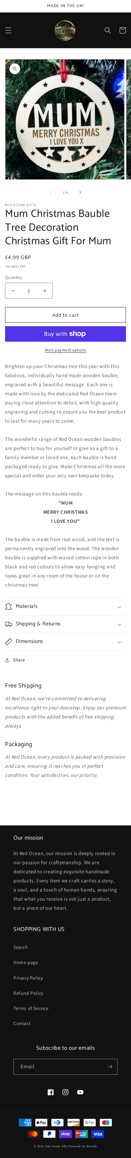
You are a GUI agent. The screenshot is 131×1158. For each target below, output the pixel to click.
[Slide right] (80, 192)
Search (20, 947)
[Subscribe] (109, 1067)
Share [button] (19, 660)
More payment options (65, 349)
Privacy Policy (28, 978)
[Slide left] (50, 192)
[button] (8, 30)
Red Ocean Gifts (56, 1146)
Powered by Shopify (83, 1146)
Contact (22, 1023)
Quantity (13, 277)
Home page (25, 962)
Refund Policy (28, 993)
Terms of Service (31, 1008)
